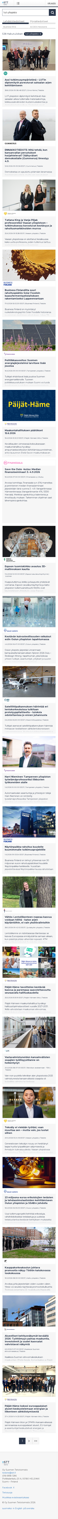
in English (17, 1508)
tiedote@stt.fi (9, 1473)
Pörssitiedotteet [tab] (39, 21)
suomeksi (7, 1508)
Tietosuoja (7, 1492)
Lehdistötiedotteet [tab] (13, 21)
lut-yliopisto (32, 34)
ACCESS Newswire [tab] (38, 27)
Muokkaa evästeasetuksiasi (15, 1497)
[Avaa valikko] (18, 3)
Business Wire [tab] (9, 27)
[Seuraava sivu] (29, 1441)
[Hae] (52, 12)
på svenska (28, 1508)
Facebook (7, 1487)
